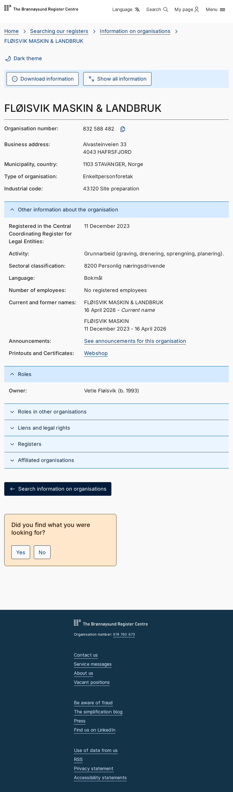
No (42, 552)
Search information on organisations (62, 489)
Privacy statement (94, 768)
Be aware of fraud (93, 702)
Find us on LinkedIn (94, 730)
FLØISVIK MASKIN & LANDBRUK (43, 41)
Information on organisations (135, 31)
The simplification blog (98, 712)
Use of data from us (96, 750)
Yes (20, 552)
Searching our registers (59, 31)
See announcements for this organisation (135, 341)
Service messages (93, 664)
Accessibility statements (100, 777)
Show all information (122, 79)
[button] (126, 10)
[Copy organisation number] (123, 129)
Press (80, 721)
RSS (78, 759)
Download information (47, 79)
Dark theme (28, 58)
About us (83, 673)
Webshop (96, 353)
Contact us (86, 655)
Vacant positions (92, 682)
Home (11, 31)
